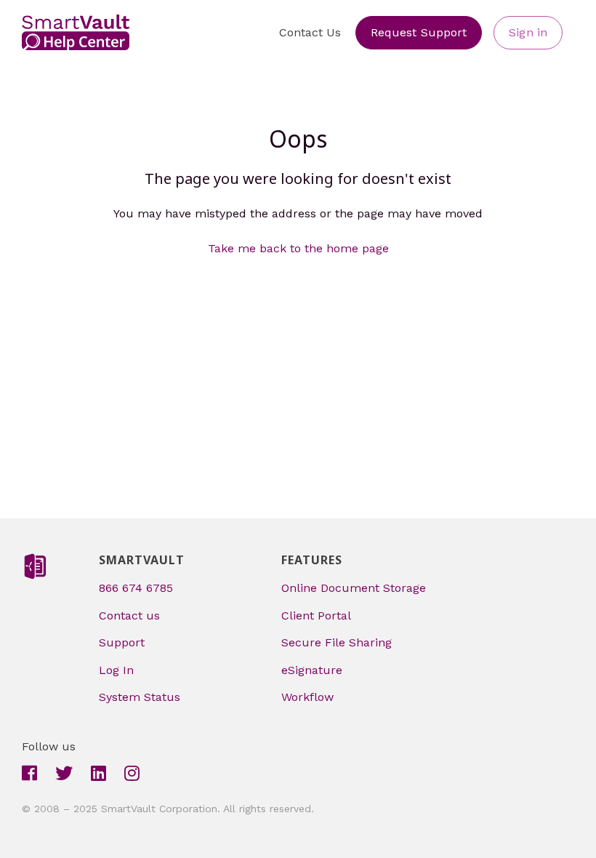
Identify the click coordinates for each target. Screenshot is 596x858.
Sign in (528, 32)
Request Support (419, 32)
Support (122, 642)
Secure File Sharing (336, 642)
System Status (139, 697)
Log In (116, 670)
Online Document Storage (353, 588)
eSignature (311, 670)
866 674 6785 (136, 588)
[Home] (75, 33)
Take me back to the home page (298, 248)
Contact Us (310, 32)
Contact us (129, 615)
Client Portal (316, 615)
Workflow (307, 697)
